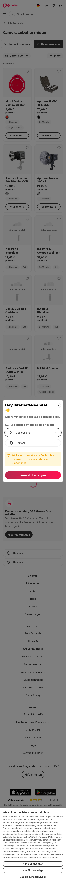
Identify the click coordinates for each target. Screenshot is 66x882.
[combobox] (33, 432)
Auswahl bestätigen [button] (33, 475)
